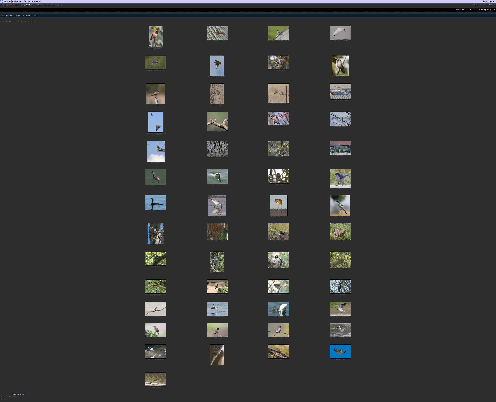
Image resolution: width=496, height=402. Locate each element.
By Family (9, 15)
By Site (17, 15)
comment (16, 395)
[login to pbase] (492, 3)
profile (22, 5)
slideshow (492, 5)
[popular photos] (261, 3)
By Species (26, 15)
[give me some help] (485, 3)
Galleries (39, 5)
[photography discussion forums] (27, 3)
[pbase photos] (5, 3)
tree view (475, 5)
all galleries (29, 5)
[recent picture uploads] (17, 3)
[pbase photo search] (36, 3)
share (22, 395)
